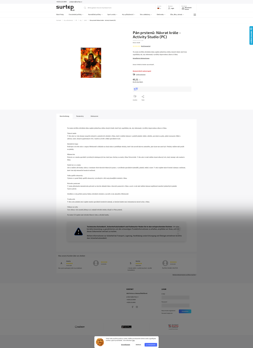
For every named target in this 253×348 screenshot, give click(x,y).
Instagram (136, 306)
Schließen (187, 103)
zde (133, 340)
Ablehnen (138, 345)
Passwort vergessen (167, 313)
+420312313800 (131, 300)
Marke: (136, 43)
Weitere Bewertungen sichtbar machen (184, 275)
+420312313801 (131, 302)
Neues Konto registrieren (168, 311)
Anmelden (185, 311)
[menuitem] (61, 14)
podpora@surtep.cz (132, 297)
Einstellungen (125, 345)
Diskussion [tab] (94, 116)
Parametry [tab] (80, 116)
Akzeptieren (151, 345)
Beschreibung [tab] (64, 116)
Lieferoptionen (140, 75)
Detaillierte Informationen (141, 58)
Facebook (132, 306)
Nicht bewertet (145, 46)
